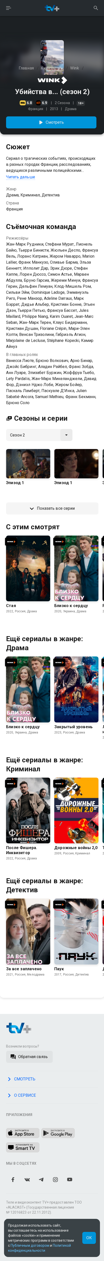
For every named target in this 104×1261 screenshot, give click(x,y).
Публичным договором (30, 1245)
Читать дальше (20, 177)
